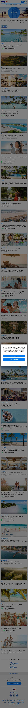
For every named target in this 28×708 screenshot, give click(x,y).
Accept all (14, 356)
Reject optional (14, 359)
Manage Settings (14, 363)
